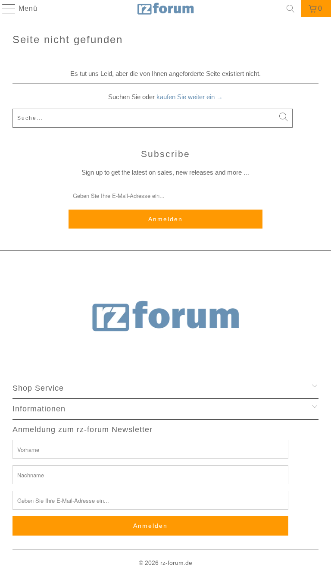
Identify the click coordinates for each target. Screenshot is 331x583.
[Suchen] (290, 8)
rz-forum (172, 562)
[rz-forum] (165, 8)
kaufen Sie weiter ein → (189, 96)
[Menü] (4, 8)
